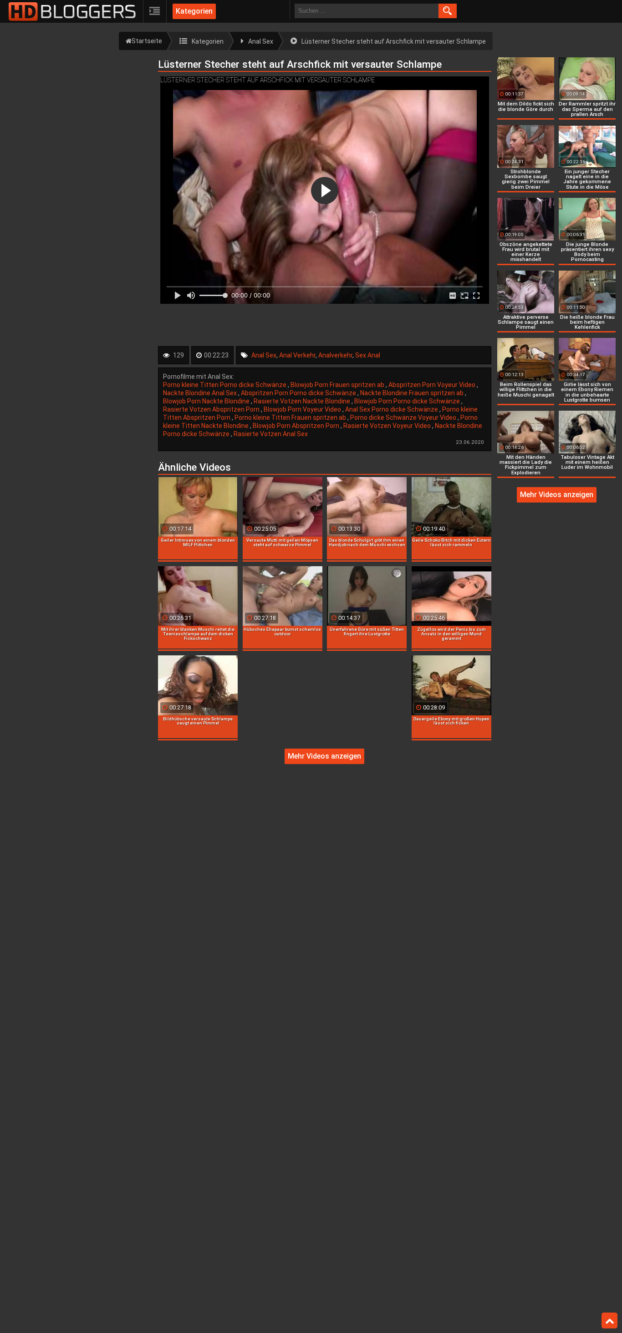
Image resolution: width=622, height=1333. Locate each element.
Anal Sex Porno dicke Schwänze (392, 409)
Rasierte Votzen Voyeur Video (387, 425)
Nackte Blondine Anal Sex (200, 393)
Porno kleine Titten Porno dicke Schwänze (225, 384)
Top (609, 1320)
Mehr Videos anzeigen (324, 756)
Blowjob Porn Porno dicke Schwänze (407, 401)
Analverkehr (335, 355)
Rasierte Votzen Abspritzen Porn (212, 409)
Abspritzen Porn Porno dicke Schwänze (299, 393)
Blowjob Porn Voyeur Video (303, 409)
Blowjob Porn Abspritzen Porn (297, 425)
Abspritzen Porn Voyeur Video (432, 384)
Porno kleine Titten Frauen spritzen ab (291, 417)
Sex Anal (367, 355)
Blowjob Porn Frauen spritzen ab (338, 384)
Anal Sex (263, 355)
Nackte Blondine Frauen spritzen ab (412, 393)
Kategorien (194, 11)
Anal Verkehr (297, 355)
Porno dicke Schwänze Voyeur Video (404, 417)
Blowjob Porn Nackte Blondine (207, 401)
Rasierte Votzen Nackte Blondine (303, 401)
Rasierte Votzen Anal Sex (271, 434)
